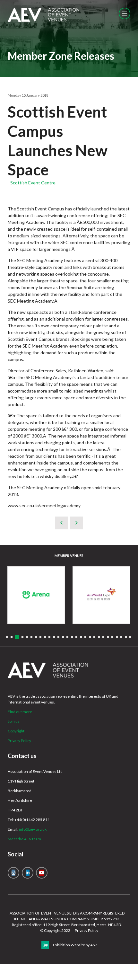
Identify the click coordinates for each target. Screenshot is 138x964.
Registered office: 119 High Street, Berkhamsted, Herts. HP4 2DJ (67, 924)
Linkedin (27, 873)
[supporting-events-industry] (43, 20)
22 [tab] (103, 637)
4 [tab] (22, 637)
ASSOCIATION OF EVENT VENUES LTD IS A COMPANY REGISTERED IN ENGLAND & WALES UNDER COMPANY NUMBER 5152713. (67, 916)
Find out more (20, 711)
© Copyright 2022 (55, 930)
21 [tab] (99, 637)
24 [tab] (112, 637)
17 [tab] (81, 637)
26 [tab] (121, 637)
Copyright (16, 731)
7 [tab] (36, 637)
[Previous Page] (61, 523)
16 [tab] (76, 637)
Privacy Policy (19, 740)
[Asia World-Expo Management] (101, 595)
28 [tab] (130, 637)
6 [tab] (31, 637)
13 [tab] (63, 637)
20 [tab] (94, 637)
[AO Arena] (36, 595)
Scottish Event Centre (33, 182)
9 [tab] (45, 637)
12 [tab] (58, 637)
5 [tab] (27, 637)
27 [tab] (126, 637)
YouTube (41, 873)
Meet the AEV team (24, 838)
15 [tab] (72, 637)
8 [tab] (40, 637)
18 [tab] (85, 637)
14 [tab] (67, 637)
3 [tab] (17, 637)
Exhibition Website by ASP (75, 944)
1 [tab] (7, 637)
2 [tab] (12, 637)
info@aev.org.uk (33, 829)
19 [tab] (90, 637)
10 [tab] (49, 637)
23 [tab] (108, 637)
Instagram (13, 873)
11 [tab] (54, 637)
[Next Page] (76, 523)
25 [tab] (117, 637)
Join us (14, 721)
